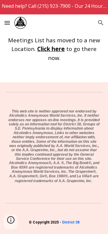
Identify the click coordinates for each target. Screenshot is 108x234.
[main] (54, 48)
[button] (7, 22)
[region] (54, 7)
